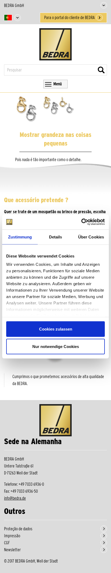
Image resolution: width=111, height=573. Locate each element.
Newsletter (12, 549)
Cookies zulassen (55, 329)
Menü (57, 83)
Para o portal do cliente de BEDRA (69, 17)
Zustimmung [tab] (20, 236)
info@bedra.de (15, 498)
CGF (7, 542)
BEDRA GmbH (14, 5)
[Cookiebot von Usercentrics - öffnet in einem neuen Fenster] (81, 222)
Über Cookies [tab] (91, 236)
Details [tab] (55, 236)
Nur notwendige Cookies (55, 346)
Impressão (12, 535)
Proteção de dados (18, 528)
